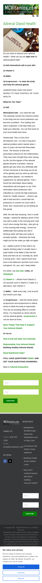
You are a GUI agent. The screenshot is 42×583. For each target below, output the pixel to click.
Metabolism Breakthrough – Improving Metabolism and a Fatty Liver (31, 434)
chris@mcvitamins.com (13, 447)
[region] (21, 564)
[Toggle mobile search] (33, 16)
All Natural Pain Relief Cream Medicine (30, 449)
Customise (21, 572)
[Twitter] (10, 461)
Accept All (21, 567)
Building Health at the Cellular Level (30, 461)
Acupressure (29, 316)
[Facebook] (5, 461)
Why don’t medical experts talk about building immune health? (31, 476)
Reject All (21, 578)
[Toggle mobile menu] (38, 16)
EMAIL (31, 358)
